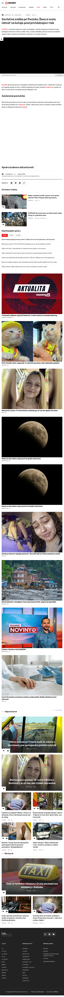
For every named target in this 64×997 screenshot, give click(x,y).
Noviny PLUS (25, 954)
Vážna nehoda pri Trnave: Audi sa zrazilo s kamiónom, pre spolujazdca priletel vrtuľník (27, 253)
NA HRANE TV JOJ (26, 962)
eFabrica (56, 991)
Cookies (45, 958)
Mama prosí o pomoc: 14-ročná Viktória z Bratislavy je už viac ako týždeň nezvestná (26, 244)
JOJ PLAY (4, 951)
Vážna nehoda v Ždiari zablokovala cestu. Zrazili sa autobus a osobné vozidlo (24, 266)
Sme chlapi (5, 970)
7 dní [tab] (11, 235)
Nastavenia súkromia (49, 961)
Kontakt (45, 951)
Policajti (4, 85)
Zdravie (31, 7)
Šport (45, 7)
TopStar (4, 967)
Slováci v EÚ (25, 980)
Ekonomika (25, 978)
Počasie (4, 978)
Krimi (38, 7)
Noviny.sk (25, 948)
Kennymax (41, 991)
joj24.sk (24, 951)
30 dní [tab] (18, 235)
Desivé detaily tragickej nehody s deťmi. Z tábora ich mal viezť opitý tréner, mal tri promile (28, 239)
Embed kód (60, 75)
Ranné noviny (26, 959)
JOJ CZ (3, 956)
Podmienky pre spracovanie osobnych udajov (51, 954)
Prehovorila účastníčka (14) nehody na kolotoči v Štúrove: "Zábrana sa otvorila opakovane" (28, 257)
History (4, 975)
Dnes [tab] (4, 235)
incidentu (48, 87)
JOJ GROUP (5, 959)
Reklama (45, 948)
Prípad (21, 104)
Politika (24, 975)
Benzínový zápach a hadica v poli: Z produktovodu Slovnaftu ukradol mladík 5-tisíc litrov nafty (29, 262)
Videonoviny (25, 956)
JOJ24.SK (4, 7)
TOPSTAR (13, 7)
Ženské (4, 964)
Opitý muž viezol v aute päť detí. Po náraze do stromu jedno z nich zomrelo (24, 248)
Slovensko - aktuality (28, 967)
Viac (51, 7)
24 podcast (22, 7)
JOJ (3, 948)
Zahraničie (25, 970)
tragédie (24, 107)
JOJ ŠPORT (4, 954)
